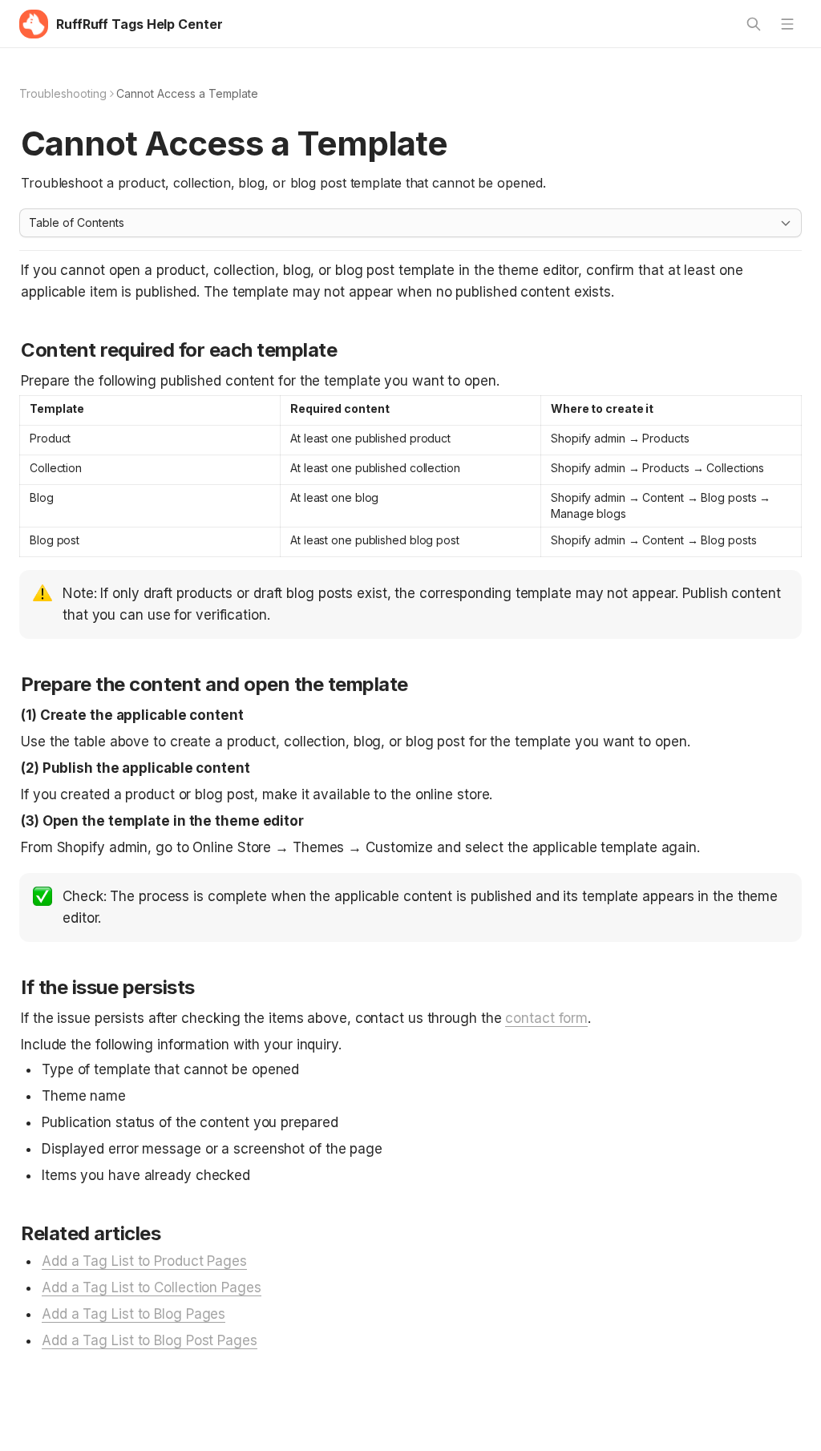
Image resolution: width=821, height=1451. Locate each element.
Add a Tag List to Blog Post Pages (149, 1340)
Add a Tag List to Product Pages (144, 1261)
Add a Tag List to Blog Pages (133, 1314)
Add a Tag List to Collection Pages (151, 1287)
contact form (546, 1018)
